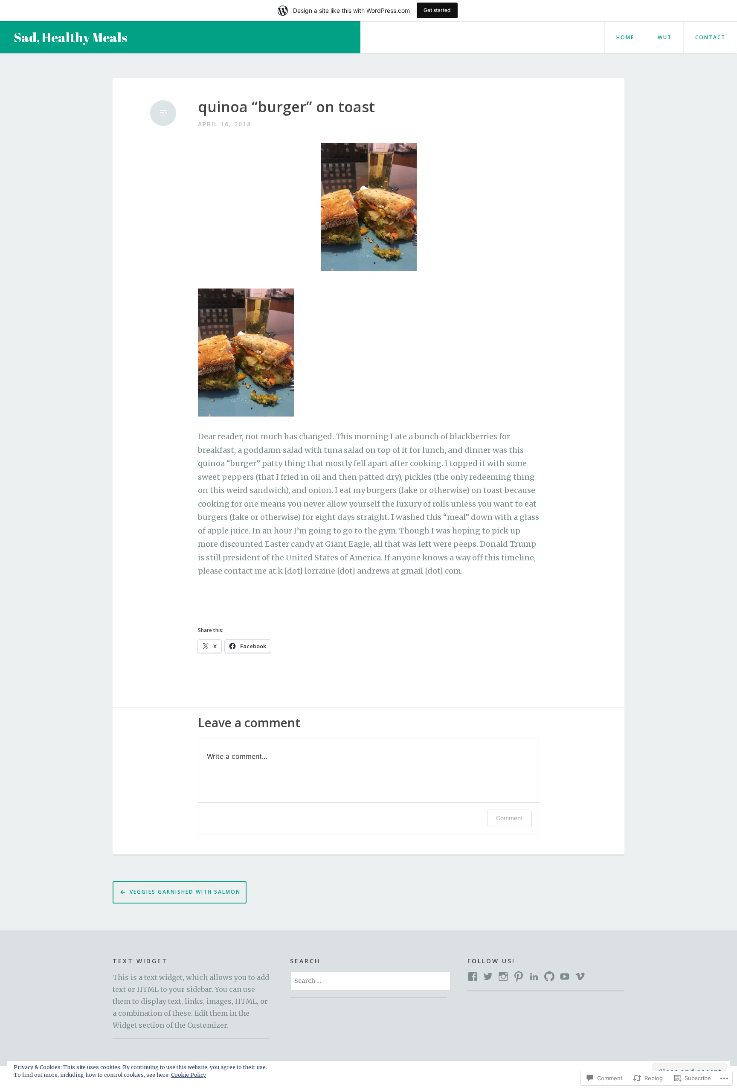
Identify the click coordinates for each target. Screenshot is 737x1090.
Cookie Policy (188, 1075)
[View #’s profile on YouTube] (565, 976)
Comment (509, 818)
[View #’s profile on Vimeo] (580, 976)
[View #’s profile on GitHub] (549, 976)
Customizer (207, 1025)
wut (665, 37)
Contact (710, 37)
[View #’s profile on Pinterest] (519, 976)
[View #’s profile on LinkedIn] (534, 976)
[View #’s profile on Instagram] (503, 976)
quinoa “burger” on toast (286, 107)
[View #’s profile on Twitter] (488, 976)
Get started (437, 10)
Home (625, 37)
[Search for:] (370, 980)
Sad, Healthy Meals (70, 37)
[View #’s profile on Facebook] (472, 976)
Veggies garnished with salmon (185, 891)
